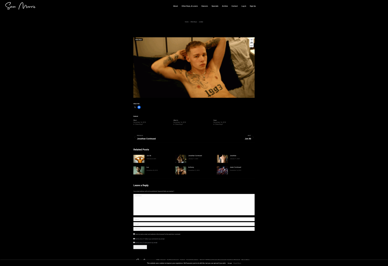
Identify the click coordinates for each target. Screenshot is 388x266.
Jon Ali (149, 156)
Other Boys (138, 39)
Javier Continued (235, 167)
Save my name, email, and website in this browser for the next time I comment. (158, 234)
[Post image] (138, 159)
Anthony (191, 167)
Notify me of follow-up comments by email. (150, 239)
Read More (237, 263)
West (135, 120)
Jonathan (233, 156)
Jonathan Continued (195, 156)
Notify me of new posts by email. (146, 243)
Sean (215, 120)
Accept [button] (230, 263)
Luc (148, 167)
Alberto (175, 120)
